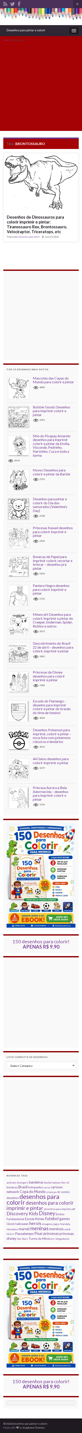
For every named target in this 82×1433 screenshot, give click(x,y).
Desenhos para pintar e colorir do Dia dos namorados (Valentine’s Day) (50, 505)
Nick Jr (10, 1233)
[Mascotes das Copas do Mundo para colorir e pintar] (20, 388)
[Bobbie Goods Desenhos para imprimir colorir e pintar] (20, 417)
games (64, 1219)
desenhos (13, 1198)
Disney (47, 1213)
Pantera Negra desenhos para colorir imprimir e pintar (51, 589)
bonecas (12, 1187)
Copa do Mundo (33, 1191)
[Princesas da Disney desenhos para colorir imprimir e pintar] (20, 682)
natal (67, 1229)
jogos (56, 1224)
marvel (24, 1229)
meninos (56, 1228)
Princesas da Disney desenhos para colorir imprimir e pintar (49, 676)
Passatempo (24, 1234)
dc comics (63, 1192)
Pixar (38, 1233)
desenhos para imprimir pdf (59, 1209)
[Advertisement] (41, 85)
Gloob (11, 1224)
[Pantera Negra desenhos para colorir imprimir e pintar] (20, 595)
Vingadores (62, 1238)
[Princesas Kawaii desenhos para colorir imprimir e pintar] (20, 537)
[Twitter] (12, 3)
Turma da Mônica (40, 1238)
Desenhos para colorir (29, 236)
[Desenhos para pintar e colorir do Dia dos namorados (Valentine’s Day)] (20, 508)
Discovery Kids (22, 1213)
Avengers (22, 1182)
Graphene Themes (34, 1427)
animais (11, 1182)
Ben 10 (65, 1182)
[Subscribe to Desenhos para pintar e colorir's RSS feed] (5, 3)
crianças (51, 1192)
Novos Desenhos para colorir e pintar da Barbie (51, 472)
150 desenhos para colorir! (41, 944)
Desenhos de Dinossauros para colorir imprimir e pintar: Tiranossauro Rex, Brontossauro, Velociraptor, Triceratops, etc (37, 224)
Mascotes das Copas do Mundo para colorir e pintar (53, 380)
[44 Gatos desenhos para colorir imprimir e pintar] (20, 768)
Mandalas (12, 1229)
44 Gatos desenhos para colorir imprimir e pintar (51, 761)
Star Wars (22, 1238)
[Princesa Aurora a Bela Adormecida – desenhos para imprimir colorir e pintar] (20, 797)
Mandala (65, 1224)
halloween (22, 1224)
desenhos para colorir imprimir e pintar (40, 1205)
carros (47, 1187)
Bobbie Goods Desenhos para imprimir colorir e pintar (51, 411)
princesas (51, 1233)
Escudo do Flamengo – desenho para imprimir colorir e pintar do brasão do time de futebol (52, 707)
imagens (47, 1224)
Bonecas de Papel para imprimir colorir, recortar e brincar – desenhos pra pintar (52, 562)
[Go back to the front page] (41, 16)
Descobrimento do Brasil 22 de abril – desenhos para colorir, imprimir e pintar (53, 647)
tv (53, 1238)
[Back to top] (72, 1423)
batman (56, 1182)
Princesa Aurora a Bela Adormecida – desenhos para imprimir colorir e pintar (50, 793)
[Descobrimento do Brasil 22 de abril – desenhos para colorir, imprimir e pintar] (20, 653)
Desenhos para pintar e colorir (26, 30)
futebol (52, 1218)
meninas (39, 1228)
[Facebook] (19, 3)
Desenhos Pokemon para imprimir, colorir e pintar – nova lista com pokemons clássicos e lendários (52, 736)
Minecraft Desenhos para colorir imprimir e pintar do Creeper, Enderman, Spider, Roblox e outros (53, 620)
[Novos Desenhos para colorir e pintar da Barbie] (20, 480)
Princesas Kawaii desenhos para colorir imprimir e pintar (53, 532)
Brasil (23, 1187)
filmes (39, 1219)
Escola (29, 1219)
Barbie (48, 1182)
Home (6, 40)
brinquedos (35, 1187)
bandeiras (36, 1182)
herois (35, 1223)
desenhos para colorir (33, 1199)
